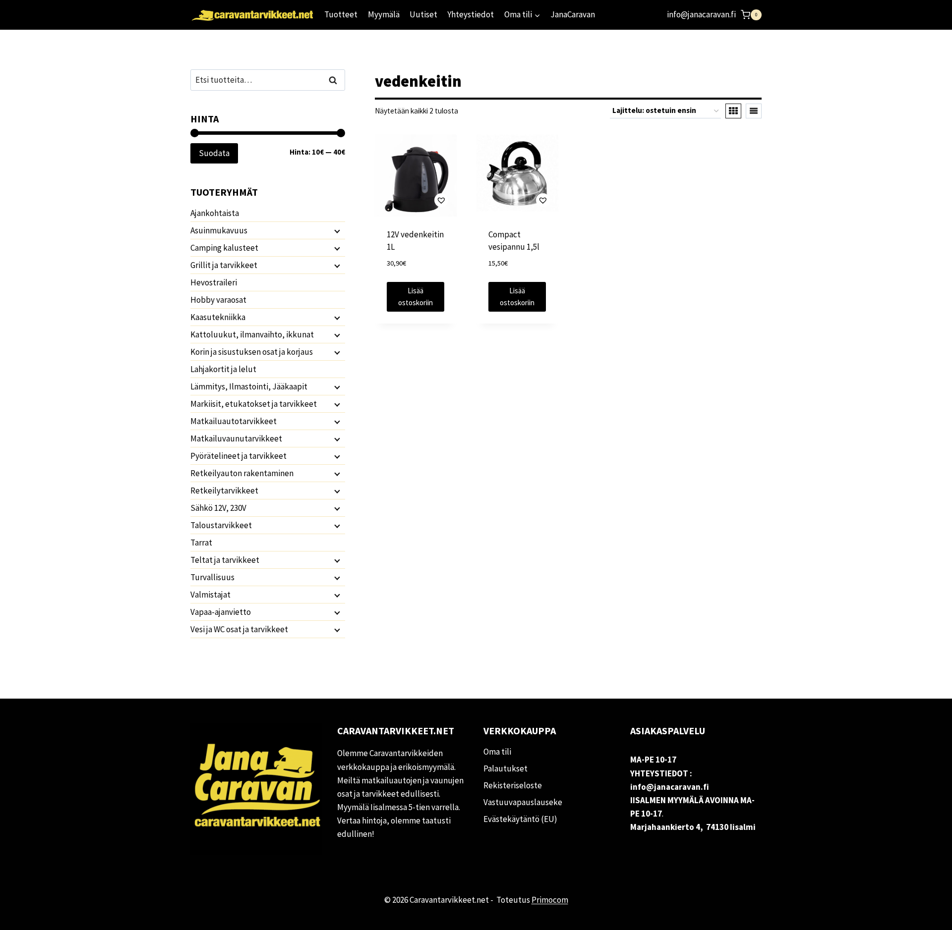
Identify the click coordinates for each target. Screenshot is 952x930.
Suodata (214, 153)
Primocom (550, 899)
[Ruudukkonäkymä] (733, 111)
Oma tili (497, 751)
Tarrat (201, 542)
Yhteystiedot (470, 14)
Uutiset (423, 14)
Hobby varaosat (218, 299)
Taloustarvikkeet (221, 525)
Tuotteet (340, 14)
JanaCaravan (572, 14)
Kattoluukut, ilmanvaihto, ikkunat (252, 334)
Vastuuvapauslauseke (522, 802)
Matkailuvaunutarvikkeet (236, 438)
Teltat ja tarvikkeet (224, 559)
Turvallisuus (212, 577)
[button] (415, 200)
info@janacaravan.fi (701, 14)
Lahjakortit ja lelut (223, 369)
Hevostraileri (213, 282)
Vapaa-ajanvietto (220, 611)
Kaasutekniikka (217, 317)
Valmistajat (210, 594)
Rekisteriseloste (512, 785)
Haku (335, 80)
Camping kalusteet (224, 247)
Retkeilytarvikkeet (224, 490)
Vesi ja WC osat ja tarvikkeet (239, 629)
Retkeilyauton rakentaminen (242, 473)
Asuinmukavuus (218, 230)
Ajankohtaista (214, 213)
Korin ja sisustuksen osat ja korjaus (251, 351)
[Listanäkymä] (754, 111)
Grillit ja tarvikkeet (223, 265)
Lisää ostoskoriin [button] (415, 296)
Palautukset (505, 768)
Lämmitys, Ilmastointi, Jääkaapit (248, 386)
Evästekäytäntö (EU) (520, 819)
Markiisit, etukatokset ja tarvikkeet (253, 403)
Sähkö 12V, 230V (218, 507)
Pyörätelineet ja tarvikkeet (238, 455)
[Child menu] (336, 231)
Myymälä (384, 14)
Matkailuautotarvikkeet (233, 421)
